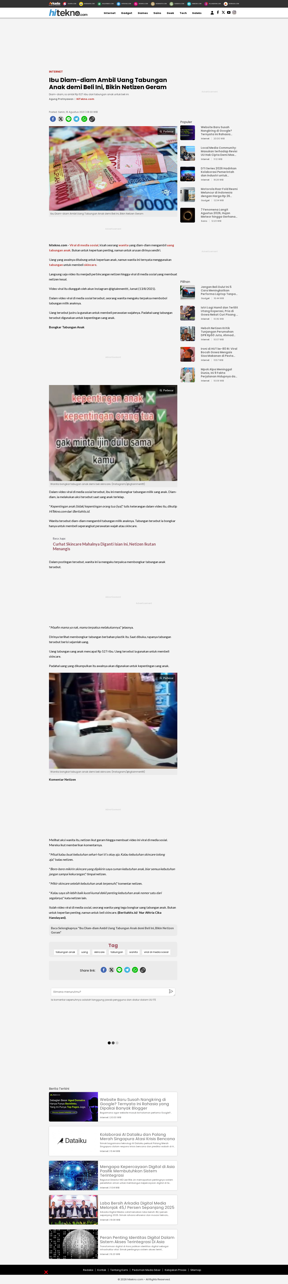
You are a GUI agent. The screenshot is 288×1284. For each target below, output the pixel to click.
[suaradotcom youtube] (229, 13)
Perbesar (168, 131)
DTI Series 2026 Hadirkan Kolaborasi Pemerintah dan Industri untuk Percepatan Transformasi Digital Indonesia (218, 172)
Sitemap (195, 1270)
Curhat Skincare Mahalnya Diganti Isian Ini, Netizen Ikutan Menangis (104, 546)
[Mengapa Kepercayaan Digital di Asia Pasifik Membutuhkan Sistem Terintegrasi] (73, 1188)
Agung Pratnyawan (61, 99)
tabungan (56, 264)
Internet (110, 13)
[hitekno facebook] (218, 13)
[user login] (212, 14)
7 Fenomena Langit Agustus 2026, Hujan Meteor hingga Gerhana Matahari (218, 213)
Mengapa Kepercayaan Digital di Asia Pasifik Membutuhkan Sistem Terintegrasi (137, 1170)
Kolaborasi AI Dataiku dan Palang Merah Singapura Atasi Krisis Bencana (137, 1136)
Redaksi (88, 1270)
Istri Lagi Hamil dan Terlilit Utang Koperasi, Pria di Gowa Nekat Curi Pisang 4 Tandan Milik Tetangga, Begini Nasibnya (219, 311)
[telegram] (76, 120)
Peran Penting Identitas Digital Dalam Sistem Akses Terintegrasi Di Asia (137, 1239)
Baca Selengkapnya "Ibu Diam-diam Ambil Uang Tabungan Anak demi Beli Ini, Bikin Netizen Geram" (112, 930)
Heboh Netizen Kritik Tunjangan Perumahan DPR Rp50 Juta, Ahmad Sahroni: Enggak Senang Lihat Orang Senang (218, 331)
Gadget (126, 13)
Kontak (101, 1270)
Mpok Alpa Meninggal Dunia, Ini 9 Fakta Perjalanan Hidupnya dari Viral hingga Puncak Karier (219, 373)
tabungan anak (60, 250)
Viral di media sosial (84, 245)
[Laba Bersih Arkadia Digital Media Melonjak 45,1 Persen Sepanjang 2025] (73, 1223)
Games (143, 13)
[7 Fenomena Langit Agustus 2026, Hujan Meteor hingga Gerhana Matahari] (187, 220)
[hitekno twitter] (223, 13)
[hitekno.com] (68, 15)
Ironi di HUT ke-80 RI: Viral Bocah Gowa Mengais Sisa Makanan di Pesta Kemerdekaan (219, 352)
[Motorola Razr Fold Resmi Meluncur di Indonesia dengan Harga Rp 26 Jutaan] (187, 200)
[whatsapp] (84, 120)
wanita (124, 245)
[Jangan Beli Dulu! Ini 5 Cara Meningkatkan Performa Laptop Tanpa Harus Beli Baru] (187, 298)
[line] (68, 120)
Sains (157, 13)
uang (170, 245)
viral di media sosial (156, 952)
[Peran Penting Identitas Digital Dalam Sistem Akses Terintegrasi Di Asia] (73, 1257)
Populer (186, 122)
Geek (170, 13)
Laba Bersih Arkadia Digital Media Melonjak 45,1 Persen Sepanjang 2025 (137, 1205)
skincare (90, 264)
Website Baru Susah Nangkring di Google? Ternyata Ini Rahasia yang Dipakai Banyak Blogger (134, 1103)
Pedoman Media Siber (146, 1270)
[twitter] (61, 120)
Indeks (197, 13)
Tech (183, 13)
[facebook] (53, 120)
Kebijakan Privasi (175, 1270)
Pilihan (185, 281)
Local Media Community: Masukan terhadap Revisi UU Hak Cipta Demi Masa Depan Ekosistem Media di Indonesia (219, 151)
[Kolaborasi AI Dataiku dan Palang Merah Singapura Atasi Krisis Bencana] (73, 1154)
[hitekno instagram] (234, 13)
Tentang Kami (119, 1270)
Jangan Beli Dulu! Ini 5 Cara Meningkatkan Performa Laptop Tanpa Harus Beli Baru (218, 290)
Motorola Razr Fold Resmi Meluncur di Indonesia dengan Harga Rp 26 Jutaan (219, 192)
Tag (113, 945)
